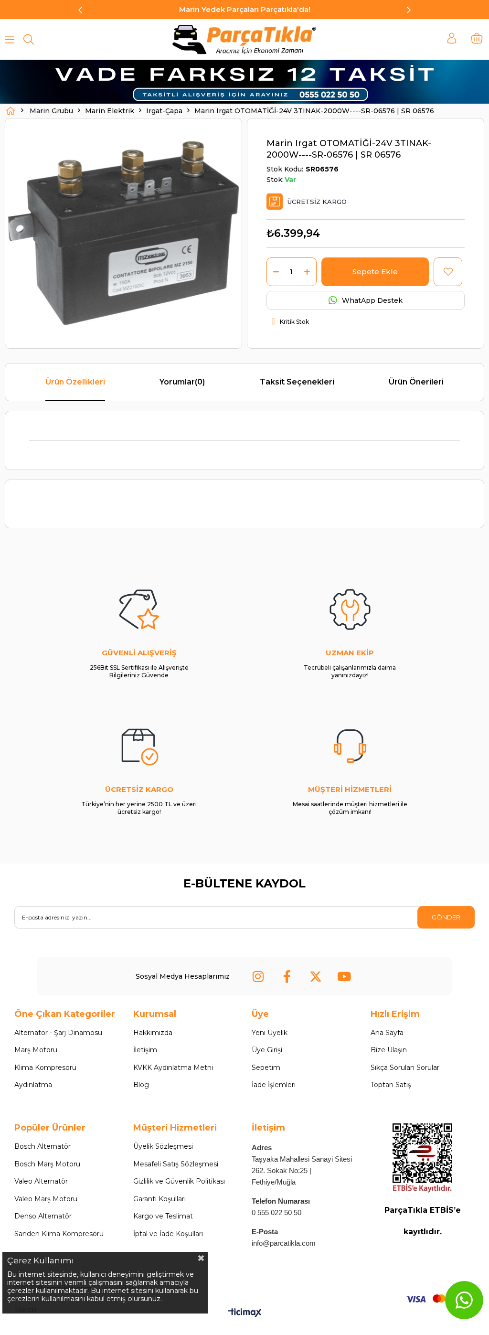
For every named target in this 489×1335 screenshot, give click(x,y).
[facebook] (287, 976)
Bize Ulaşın (389, 1050)
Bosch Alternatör (42, 1146)
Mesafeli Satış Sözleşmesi (175, 1164)
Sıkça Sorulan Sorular (405, 1067)
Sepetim (266, 1067)
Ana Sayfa (387, 1032)
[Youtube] (344, 976)
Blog (141, 1084)
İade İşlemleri (274, 1084)
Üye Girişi (267, 1050)
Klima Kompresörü (45, 1067)
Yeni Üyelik (269, 1032)
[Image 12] (422, 1158)
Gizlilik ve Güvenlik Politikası (179, 1181)
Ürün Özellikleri (75, 381)
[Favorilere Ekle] (448, 272)
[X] (315, 976)
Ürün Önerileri (416, 381)
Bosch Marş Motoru (47, 1164)
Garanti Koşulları (159, 1199)
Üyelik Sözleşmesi (163, 1146)
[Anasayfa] (10, 111)
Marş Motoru (35, 1050)
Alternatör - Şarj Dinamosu (58, 1032)
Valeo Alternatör (41, 1181)
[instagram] (258, 976)
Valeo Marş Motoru (45, 1199)
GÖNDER (446, 917)
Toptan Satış (391, 1084)
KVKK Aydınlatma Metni (173, 1067)
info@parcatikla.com (284, 1243)
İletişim (145, 1050)
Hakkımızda (152, 1032)
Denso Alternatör (43, 1216)
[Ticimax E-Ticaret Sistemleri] (245, 1313)
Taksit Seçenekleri (297, 381)
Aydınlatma (33, 1084)
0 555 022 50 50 (276, 1212)
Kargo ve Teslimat (163, 1216)
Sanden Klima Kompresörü (59, 1233)
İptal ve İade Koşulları (168, 1233)
